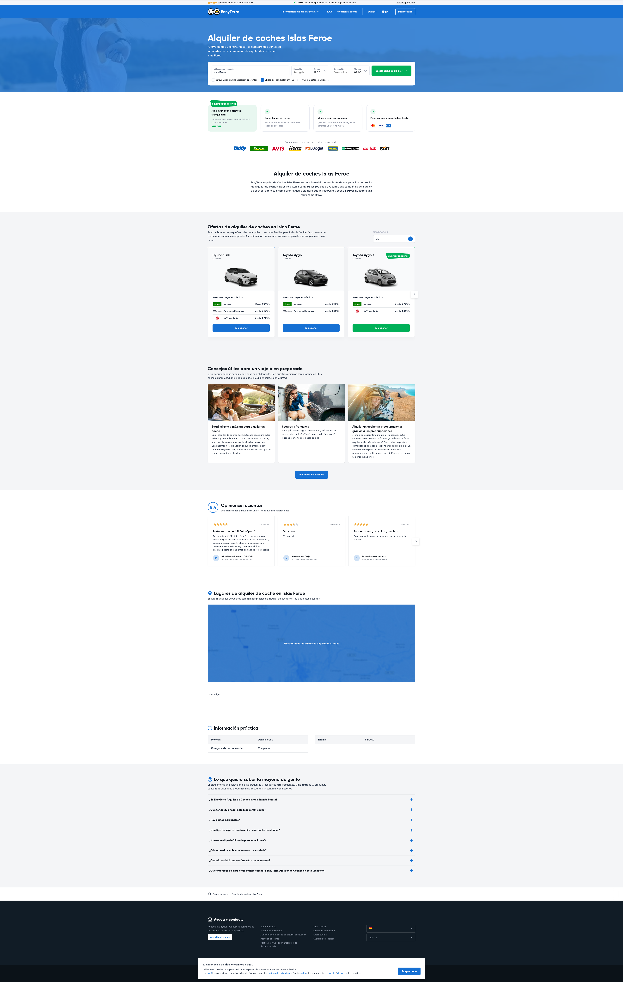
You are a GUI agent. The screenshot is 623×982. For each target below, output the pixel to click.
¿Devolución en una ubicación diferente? (236, 80)
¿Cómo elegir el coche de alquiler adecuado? (283, 934)
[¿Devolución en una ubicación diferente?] (213, 80)
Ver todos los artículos (311, 474)
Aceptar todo (409, 971)
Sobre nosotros (268, 926)
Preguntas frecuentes (271, 930)
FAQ (329, 11)
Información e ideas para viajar (299, 11)
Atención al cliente (347, 11)
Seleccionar (241, 328)
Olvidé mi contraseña (324, 930)
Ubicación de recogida (224, 69)
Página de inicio (220, 894)
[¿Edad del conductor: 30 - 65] (262, 80)
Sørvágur (215, 694)
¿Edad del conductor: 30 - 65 (279, 80)
